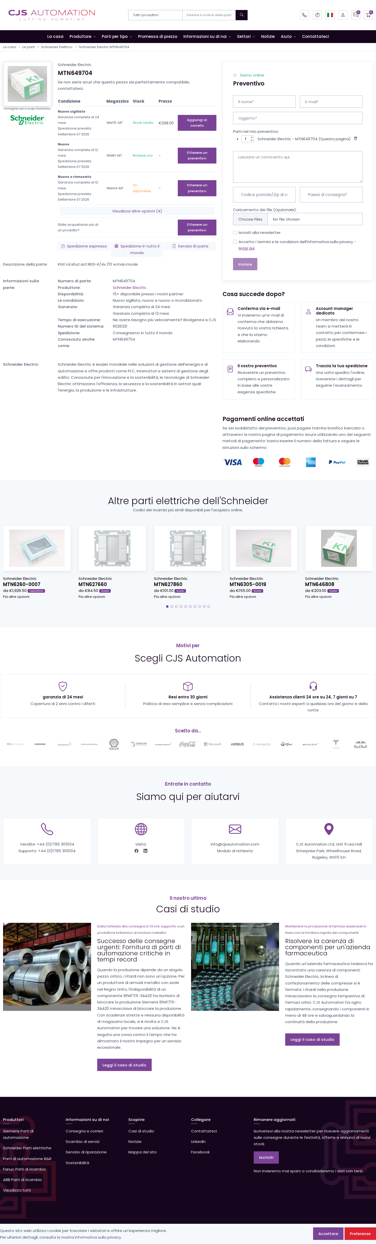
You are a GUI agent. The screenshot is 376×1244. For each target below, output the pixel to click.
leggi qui (247, 248)
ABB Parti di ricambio (22, 1179)
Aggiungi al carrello (197, 122)
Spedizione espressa (87, 246)
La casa (55, 36)
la (58, 1237)
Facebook (200, 1152)
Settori (244, 36)
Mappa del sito (142, 1152)
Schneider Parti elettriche (27, 1148)
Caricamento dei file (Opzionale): (265, 209)
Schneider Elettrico (56, 47)
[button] (330, 14)
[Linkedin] (145, 850)
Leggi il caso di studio (124, 1065)
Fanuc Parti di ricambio (24, 1169)
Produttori (13, 1119)
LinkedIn (198, 1141)
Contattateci (315, 36)
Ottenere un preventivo (197, 155)
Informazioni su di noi (205, 36)
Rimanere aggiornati (274, 1119)
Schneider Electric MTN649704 (104, 47)
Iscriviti (266, 1157)
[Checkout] (368, 14)
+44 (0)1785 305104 (55, 844)
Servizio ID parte (193, 246)
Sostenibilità (77, 1162)
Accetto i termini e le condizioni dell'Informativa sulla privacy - (297, 245)
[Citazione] (355, 14)
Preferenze (360, 1233)
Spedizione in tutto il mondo (139, 249)
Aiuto (286, 36)
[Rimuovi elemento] (355, 139)
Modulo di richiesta (235, 850)
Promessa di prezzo (157, 36)
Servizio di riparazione (86, 1152)
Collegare (201, 1119)
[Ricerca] (242, 15)
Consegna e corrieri (84, 1131)
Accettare (328, 1233)
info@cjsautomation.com (235, 844)
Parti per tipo (115, 36)
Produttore (80, 36)
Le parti (29, 47)
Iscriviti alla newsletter (260, 232)
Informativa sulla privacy (98, 1237)
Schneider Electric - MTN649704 (287, 139)
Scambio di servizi (82, 1141)
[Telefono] (304, 14)
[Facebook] (137, 850)
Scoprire (136, 1119)
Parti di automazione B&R (27, 1158)
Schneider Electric (129, 287)
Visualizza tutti (17, 1190)
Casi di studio (141, 1131)
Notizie (268, 36)
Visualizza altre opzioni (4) (137, 211)
